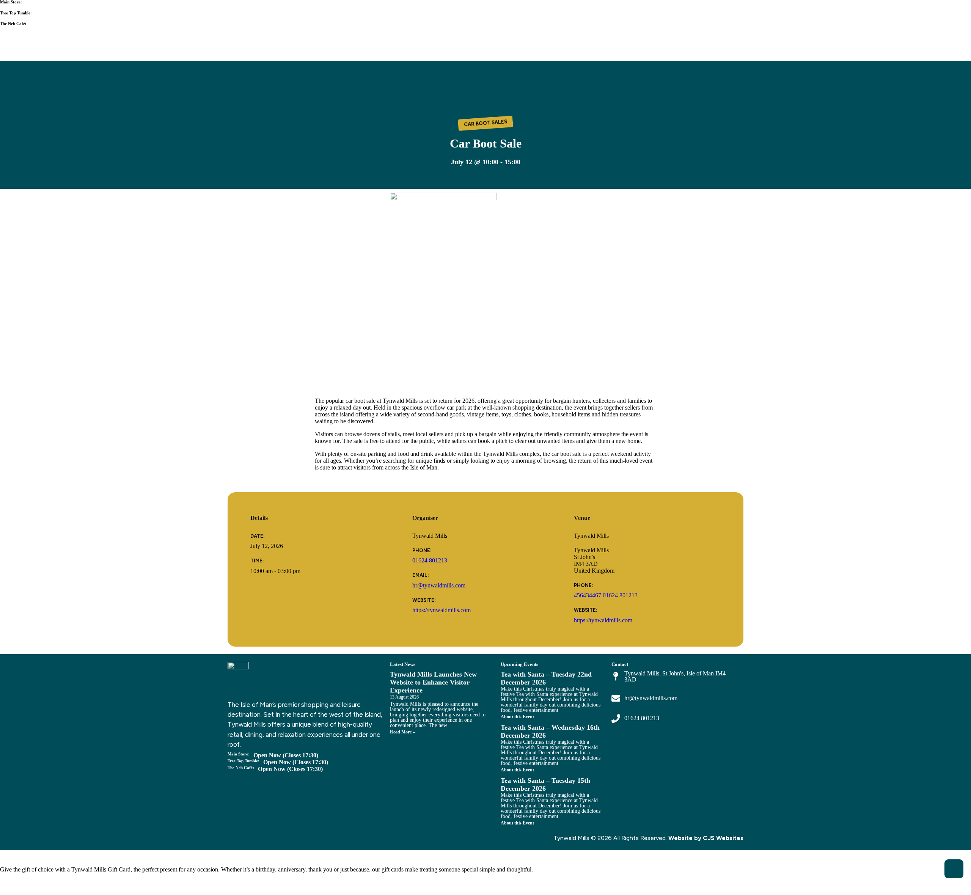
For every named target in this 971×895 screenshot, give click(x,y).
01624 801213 (429, 560)
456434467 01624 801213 (606, 595)
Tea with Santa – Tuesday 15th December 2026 (545, 784)
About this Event (517, 716)
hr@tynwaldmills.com (438, 585)
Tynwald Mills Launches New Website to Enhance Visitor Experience (433, 682)
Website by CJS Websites (705, 838)
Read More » (402, 732)
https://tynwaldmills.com (441, 610)
